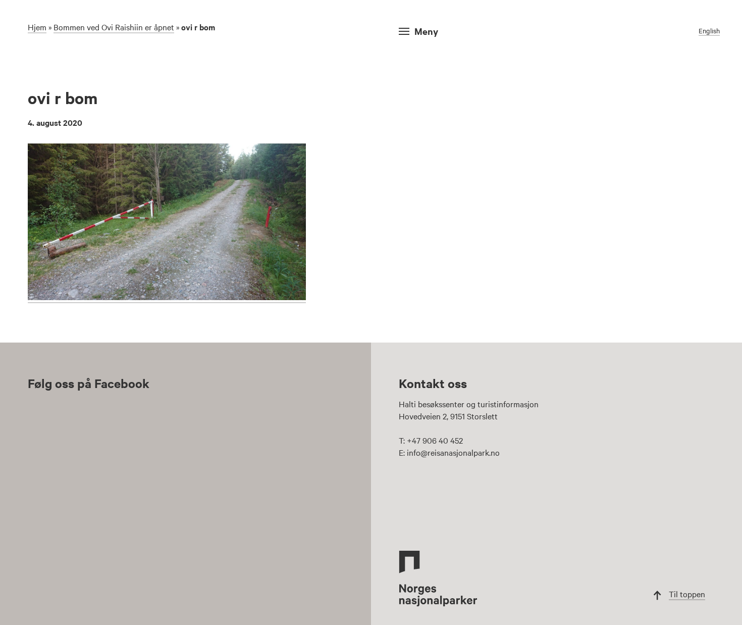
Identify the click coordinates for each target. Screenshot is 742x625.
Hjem (37, 26)
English (709, 30)
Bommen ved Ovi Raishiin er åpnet (114, 26)
